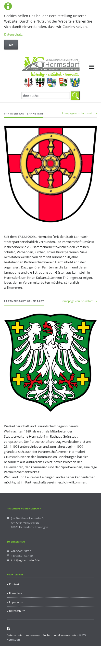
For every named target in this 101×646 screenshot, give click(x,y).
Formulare (15, 593)
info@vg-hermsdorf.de (25, 560)
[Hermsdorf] (28, 82)
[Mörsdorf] (40, 82)
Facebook (8, 628)
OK (11, 44)
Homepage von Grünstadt (77, 301)
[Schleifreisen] (63, 82)
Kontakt (14, 584)
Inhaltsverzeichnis (64, 635)
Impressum (16, 602)
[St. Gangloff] (74, 82)
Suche (46, 635)
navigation (91, 67)
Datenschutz (13, 34)
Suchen (75, 95)
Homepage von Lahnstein (77, 113)
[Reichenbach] (51, 82)
